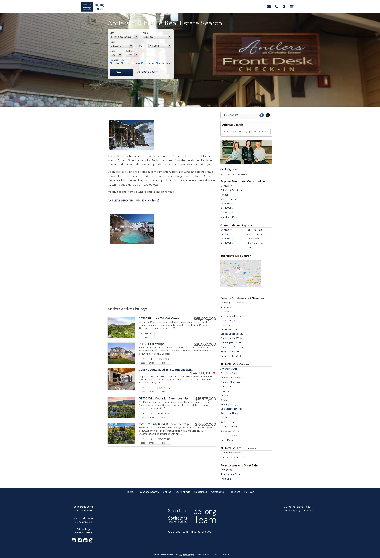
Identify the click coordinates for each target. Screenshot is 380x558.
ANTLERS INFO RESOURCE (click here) (133, 200)
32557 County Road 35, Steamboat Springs (166, 369)
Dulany (224, 395)
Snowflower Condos (230, 431)
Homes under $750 (230, 351)
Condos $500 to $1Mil (231, 342)
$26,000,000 (205, 344)
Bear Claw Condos (229, 373)
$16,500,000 (205, 424)
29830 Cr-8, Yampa (151, 344)
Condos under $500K (231, 338)
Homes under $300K (231, 356)
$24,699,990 (203, 373)
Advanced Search (147, 71)
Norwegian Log (228, 404)
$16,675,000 (205, 399)
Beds (112, 51)
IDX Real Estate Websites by (165, 555)
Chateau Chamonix (230, 382)
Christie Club (226, 386)
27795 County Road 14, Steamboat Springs (166, 424)
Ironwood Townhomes (232, 457)
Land (137, 63)
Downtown (226, 186)
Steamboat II (227, 311)
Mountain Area (228, 199)
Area (145, 33)
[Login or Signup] (284, 6)
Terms (215, 555)
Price (112, 42)
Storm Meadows (229, 435)
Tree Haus (225, 325)
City (112, 33)
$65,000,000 (205, 319)
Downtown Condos (230, 329)
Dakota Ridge (227, 320)
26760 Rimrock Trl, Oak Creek (159, 318)
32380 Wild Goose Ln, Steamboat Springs (166, 398)
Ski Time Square (228, 422)
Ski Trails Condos (228, 426)
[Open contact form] (269, 6)
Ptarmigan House (229, 413)
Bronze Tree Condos (231, 377)
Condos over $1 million (232, 347)
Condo (126, 63)
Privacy (225, 555)
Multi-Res (148, 63)
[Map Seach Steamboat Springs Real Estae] (240, 273)
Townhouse (164, 63)
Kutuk (223, 400)
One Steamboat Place (232, 409)
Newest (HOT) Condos (232, 302)
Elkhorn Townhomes (231, 452)
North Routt (226, 203)
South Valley (226, 208)
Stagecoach (226, 212)
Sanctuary (225, 307)
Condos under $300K (231, 334)
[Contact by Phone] (276, 6)
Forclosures (226, 470)
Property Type (117, 60)
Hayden (224, 194)
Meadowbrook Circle (231, 316)
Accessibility (203, 555)
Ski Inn (223, 417)
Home (115, 63)
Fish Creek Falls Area (231, 190)
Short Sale (225, 479)
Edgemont (226, 391)
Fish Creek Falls (254, 229)
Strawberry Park (228, 217)
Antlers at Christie (229, 369)
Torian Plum (226, 440)
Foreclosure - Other (230, 474)
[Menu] (291, 6)
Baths (129, 51)
